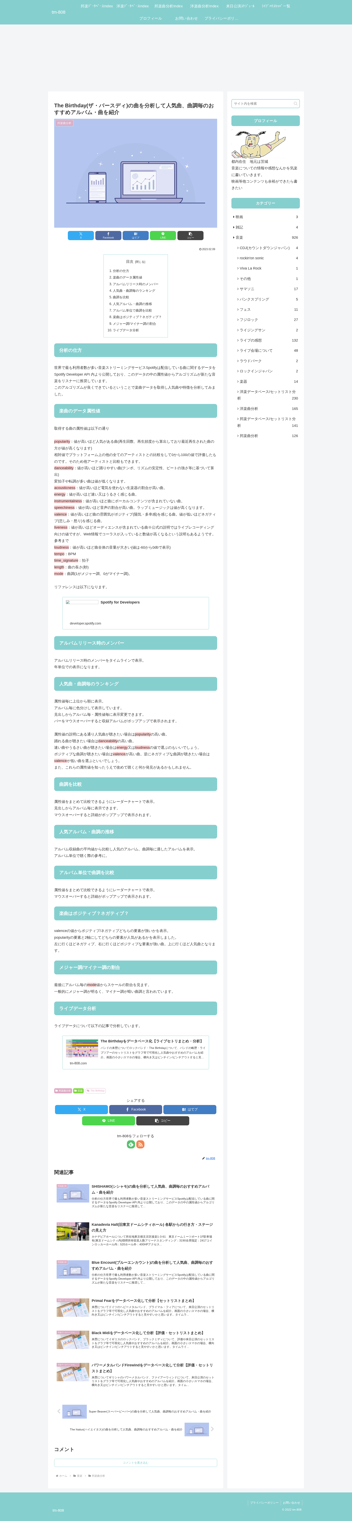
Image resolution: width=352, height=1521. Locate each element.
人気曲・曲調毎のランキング (134, 290)
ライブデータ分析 (126, 330)
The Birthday (97, 1090)
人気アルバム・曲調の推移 (132, 304)
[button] (190, 235)
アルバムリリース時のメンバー (135, 284)
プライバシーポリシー (264, 1502)
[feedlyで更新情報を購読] (131, 1144)
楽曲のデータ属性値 (127, 277)
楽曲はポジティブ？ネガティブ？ (137, 317)
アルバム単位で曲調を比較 (132, 310)
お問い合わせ (291, 1502)
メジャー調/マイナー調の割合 (134, 323)
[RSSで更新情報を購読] (140, 1144)
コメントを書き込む (135, 1462)
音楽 (80, 1090)
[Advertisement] (176, 58)
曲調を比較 (121, 297)
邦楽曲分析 (65, 1090)
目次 (129, 262)
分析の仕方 (121, 271)
